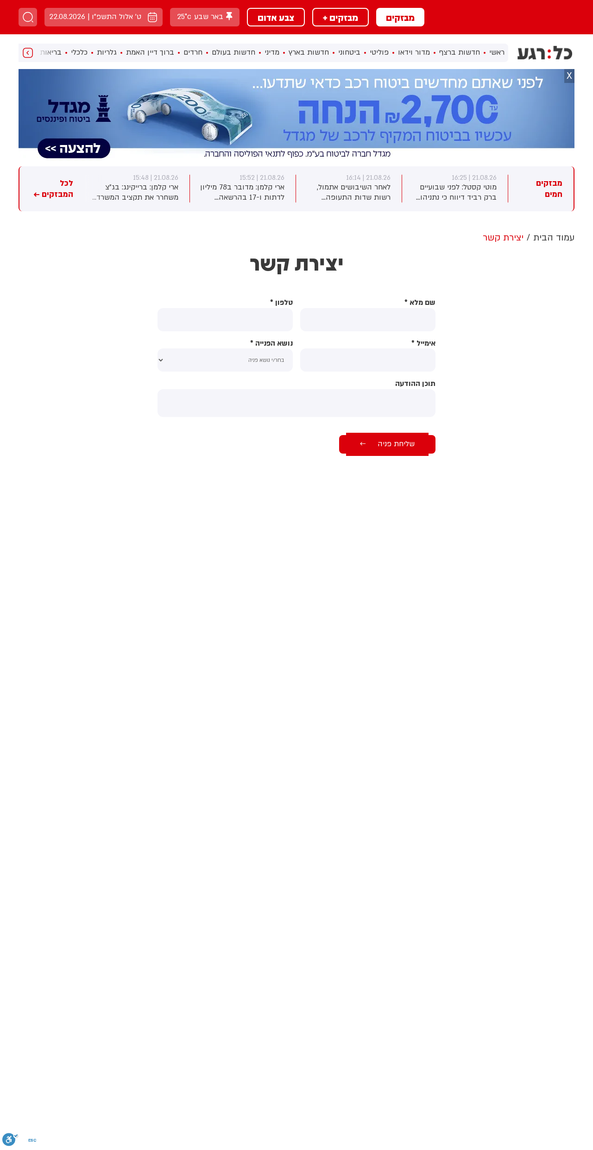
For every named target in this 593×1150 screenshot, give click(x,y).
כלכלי (79, 52)
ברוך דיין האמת (150, 52)
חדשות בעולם (233, 52)
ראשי (497, 52)
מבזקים (400, 17)
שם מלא (419, 303)
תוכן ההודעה (415, 384)
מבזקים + (340, 17)
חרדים (192, 52)
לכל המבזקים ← (53, 189)
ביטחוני (349, 52)
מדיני (272, 52)
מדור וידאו (414, 52)
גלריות (107, 52)
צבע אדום (276, 17)
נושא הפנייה (271, 343)
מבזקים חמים (549, 189)
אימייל (423, 343)
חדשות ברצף (459, 52)
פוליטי (379, 52)
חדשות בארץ (309, 52)
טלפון (281, 303)
